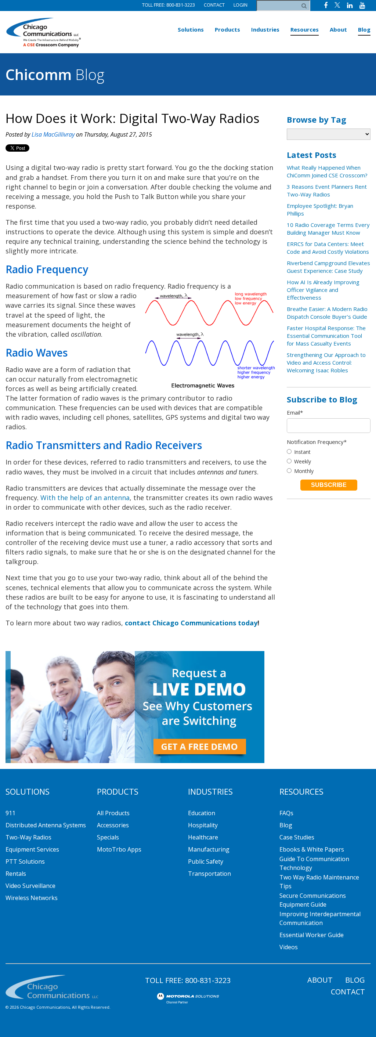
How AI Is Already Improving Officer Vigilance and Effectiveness (323, 289)
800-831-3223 (208, 980)
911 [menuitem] (10, 813)
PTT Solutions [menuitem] (25, 861)
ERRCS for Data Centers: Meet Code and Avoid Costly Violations (328, 247)
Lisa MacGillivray (53, 134)
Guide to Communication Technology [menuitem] (314, 863)
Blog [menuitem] (364, 29)
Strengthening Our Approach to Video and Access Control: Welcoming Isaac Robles (326, 362)
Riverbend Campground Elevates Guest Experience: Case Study (328, 266)
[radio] (328, 452)
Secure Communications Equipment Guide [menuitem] (312, 900)
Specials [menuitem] (108, 837)
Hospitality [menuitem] (203, 825)
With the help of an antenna (85, 497)
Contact (214, 4)
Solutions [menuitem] (191, 29)
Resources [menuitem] (304, 29)
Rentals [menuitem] (16, 874)
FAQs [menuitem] (286, 813)
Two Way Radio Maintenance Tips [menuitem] (319, 881)
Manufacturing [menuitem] (208, 849)
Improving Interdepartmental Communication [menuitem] (320, 918)
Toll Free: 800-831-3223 (168, 4)
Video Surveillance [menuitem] (30, 886)
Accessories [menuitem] (113, 825)
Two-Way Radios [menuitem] (28, 837)
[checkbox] (328, 461)
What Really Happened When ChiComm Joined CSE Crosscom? (327, 171)
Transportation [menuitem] (209, 874)
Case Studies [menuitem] (296, 837)
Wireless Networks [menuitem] (32, 898)
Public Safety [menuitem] (205, 861)
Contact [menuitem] (348, 992)
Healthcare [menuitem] (203, 837)
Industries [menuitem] (265, 29)
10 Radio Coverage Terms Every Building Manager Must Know (328, 228)
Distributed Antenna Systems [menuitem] (46, 825)
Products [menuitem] (227, 29)
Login (240, 4)
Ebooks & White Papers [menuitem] (311, 849)
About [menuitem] (338, 29)
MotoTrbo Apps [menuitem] (119, 849)
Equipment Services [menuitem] (32, 849)
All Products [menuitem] (113, 813)
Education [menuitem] (201, 813)
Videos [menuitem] (288, 947)
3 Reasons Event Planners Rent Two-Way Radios (327, 190)
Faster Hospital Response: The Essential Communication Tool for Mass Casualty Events (326, 335)
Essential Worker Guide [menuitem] (311, 935)
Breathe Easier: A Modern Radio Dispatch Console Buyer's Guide (327, 312)
